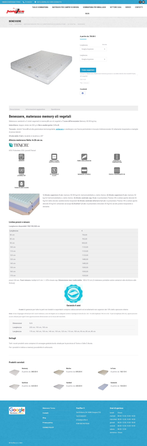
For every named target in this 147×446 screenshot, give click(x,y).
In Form (113, 368)
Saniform (25, 383)
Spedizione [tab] (55, 109)
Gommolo (114, 383)
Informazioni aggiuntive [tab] (35, 109)
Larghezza (83, 55)
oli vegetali (83, 76)
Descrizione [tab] (15, 109)
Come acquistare (88, 70)
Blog (44, 418)
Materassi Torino (49, 408)
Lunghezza (84, 45)
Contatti (45, 413)
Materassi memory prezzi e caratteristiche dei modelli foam (114, 73)
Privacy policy (48, 423)
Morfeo (68, 368)
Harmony (25, 368)
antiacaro (60, 129)
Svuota (104, 44)
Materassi (90, 73)
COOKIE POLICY (48, 427)
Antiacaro (86, 82)
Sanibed (69, 383)
